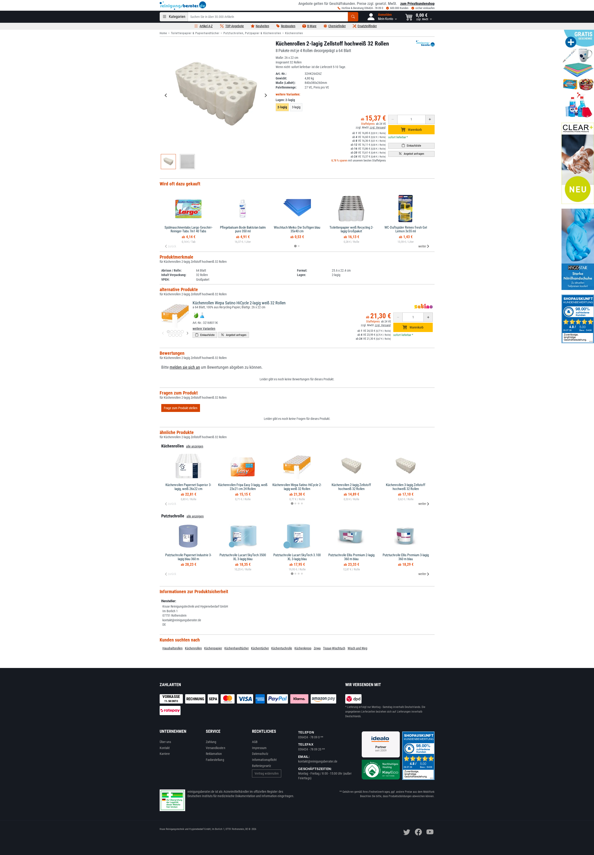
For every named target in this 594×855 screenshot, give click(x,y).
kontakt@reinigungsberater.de (317, 761)
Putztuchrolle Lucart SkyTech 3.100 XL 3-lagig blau (297, 557)
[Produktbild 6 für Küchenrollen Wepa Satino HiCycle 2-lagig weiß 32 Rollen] (169, 335)
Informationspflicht (264, 760)
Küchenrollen (294, 33)
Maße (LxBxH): (286, 83)
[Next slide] (265, 95)
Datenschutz (260, 754)
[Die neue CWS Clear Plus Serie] (578, 163)
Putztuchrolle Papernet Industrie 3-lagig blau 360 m (188, 557)
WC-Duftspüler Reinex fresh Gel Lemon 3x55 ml (405, 229)
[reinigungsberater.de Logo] (183, 5)
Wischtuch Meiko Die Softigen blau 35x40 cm (297, 229)
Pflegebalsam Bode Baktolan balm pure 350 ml (243, 229)
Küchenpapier (213, 648)
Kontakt (165, 748)
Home (163, 33)
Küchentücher (260, 648)
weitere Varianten (204, 328)
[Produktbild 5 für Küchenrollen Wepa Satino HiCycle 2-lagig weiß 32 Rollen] (182, 331)
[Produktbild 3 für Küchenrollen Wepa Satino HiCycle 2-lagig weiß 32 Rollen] (175, 331)
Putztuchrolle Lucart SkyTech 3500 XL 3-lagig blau (243, 557)
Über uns (165, 742)
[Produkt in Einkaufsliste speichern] (411, 146)
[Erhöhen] (430, 119)
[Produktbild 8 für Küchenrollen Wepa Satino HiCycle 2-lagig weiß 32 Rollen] (176, 335)
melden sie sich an (185, 367)
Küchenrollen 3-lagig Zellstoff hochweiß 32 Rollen (405, 487)
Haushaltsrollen (172, 648)
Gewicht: (281, 78)
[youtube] (430, 832)
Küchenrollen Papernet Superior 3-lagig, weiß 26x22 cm (188, 487)
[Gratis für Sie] (578, 74)
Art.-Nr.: (281, 74)
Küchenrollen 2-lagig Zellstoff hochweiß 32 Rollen (351, 487)
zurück (172, 246)
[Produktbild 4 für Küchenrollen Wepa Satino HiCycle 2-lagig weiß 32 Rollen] (178, 331)
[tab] (295, 246)
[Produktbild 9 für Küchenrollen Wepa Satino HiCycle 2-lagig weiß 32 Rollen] (180, 335)
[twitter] (406, 832)
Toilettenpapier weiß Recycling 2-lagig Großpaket (351, 229)
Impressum (259, 748)
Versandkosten (215, 748)
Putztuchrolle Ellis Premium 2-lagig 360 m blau (351, 557)
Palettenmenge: (286, 87)
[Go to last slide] (166, 95)
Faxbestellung (215, 760)
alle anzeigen (194, 446)
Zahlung (211, 742)
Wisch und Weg (357, 648)
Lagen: (285, 100)
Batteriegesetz (261, 766)
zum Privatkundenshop (417, 3)
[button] (382, 16)
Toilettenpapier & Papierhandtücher (195, 33)
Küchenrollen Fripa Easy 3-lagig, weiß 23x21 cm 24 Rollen (243, 487)
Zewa (317, 648)
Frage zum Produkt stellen (180, 408)
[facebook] (418, 832)
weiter (422, 246)
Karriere (165, 754)
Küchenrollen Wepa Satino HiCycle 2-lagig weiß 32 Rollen (239, 302)
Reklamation (214, 754)
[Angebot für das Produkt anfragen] (411, 154)
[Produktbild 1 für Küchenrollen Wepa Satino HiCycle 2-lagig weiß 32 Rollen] (168, 331)
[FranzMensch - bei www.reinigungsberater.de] (578, 249)
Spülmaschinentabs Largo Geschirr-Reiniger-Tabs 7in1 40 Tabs (189, 229)
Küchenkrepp (302, 648)
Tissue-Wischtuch (334, 648)
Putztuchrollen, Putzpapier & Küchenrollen (252, 33)
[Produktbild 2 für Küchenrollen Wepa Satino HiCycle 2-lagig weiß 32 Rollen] (171, 331)
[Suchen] (353, 16)
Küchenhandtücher (236, 648)
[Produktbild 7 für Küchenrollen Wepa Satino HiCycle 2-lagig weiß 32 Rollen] (173, 335)
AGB (255, 742)
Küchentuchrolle (281, 648)
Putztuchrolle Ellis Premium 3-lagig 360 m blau (406, 557)
